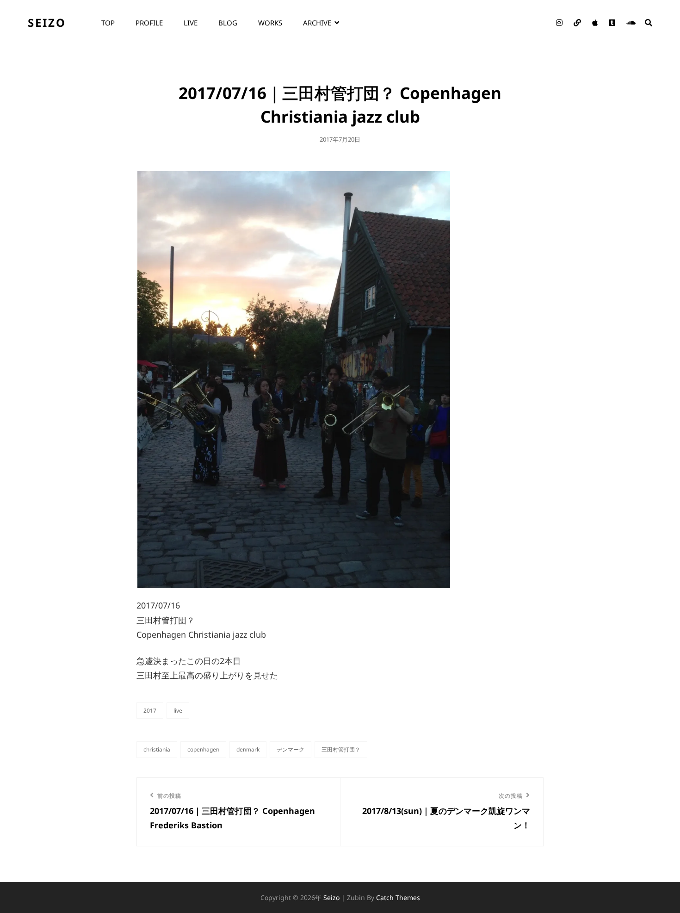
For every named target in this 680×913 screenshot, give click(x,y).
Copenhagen (203, 749)
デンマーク (290, 749)
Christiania (156, 749)
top (108, 22)
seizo (47, 22)
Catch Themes (398, 897)
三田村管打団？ (340, 749)
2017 (149, 710)
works (270, 22)
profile (149, 22)
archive (317, 22)
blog (227, 22)
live (191, 22)
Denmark (248, 749)
